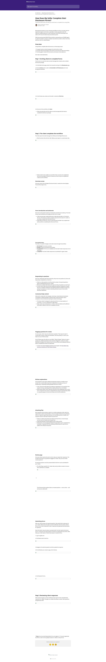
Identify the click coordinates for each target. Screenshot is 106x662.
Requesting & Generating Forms (48, 12)
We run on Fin (53, 658)
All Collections (38, 12)
